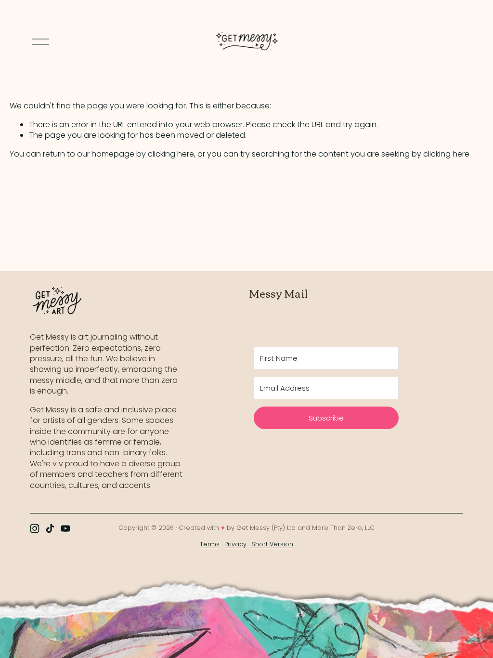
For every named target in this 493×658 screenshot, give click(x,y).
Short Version (272, 544)
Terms (210, 544)
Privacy (235, 544)
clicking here (171, 153)
